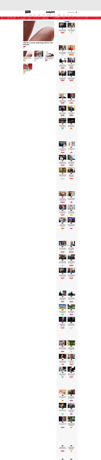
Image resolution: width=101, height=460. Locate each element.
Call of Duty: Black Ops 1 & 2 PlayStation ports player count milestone (71, 325)
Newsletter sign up (71, 12)
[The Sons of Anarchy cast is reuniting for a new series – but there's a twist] (71, 256)
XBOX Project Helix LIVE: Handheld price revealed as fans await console (62, 175)
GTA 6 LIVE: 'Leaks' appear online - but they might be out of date (71, 30)
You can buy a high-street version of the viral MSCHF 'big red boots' (38, 58)
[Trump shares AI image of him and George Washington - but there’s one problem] (71, 270)
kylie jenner (62, 351)
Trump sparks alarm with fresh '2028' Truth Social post (71, 101)
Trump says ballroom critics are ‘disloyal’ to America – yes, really (62, 101)
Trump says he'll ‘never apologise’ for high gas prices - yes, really (62, 30)
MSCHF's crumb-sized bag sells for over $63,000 (38, 44)
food (62, 400)
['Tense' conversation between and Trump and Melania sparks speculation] (62, 144)
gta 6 (71, 32)
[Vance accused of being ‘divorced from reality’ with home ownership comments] (62, 356)
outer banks (71, 400)
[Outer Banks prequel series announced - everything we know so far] (71, 392)
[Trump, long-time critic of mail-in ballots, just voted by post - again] (62, 108)
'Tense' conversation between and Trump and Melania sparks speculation (62, 149)
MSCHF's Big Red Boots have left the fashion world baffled (27, 71)
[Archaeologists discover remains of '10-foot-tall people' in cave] (62, 369)
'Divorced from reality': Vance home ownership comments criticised (62, 362)
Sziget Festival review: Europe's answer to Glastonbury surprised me (71, 126)
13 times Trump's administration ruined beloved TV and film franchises (62, 298)
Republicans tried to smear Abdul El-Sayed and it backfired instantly (62, 163)
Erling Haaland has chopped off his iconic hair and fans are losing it (62, 448)
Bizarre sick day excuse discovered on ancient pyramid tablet (62, 312)
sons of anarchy (71, 265)
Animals (71, 427)
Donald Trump (62, 32)
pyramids (63, 314)
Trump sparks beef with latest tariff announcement (71, 362)
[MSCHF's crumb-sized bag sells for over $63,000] (38, 31)
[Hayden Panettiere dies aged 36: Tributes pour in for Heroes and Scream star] (71, 47)
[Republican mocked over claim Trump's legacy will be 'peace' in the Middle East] (71, 157)
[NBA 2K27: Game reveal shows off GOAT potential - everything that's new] (62, 120)
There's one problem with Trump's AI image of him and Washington (71, 276)
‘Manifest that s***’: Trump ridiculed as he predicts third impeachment (62, 325)
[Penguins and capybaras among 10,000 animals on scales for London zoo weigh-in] (71, 418)
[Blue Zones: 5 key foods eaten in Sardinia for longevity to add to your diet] (71, 456)
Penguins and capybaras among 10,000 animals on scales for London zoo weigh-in (71, 424)
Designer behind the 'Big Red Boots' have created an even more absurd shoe (49, 58)
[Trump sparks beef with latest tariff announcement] (71, 356)
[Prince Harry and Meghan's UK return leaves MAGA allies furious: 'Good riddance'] (62, 219)
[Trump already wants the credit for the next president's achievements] (71, 60)
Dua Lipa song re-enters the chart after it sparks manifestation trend (71, 225)
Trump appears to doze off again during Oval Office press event (62, 79)
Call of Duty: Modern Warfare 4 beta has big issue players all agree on (62, 262)
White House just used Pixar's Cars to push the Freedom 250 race (71, 298)
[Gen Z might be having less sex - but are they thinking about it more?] (71, 144)
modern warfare (62, 265)
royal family (62, 228)
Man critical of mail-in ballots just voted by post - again (62, 113)
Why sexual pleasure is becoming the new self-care (71, 149)
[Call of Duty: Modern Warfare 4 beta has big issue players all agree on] (62, 256)
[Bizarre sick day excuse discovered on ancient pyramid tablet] (62, 306)
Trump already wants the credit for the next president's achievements (71, 65)
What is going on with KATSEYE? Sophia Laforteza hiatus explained (71, 411)
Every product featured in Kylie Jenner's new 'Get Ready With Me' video (71, 199)
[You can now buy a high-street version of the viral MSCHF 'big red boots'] (38, 54)
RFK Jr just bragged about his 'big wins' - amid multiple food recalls (71, 249)
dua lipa (71, 228)
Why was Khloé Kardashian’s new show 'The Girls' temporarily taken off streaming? (62, 199)
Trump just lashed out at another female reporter (71, 113)
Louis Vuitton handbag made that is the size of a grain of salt (27, 58)
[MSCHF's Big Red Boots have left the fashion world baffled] (27, 66)
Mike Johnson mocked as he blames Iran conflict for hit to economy (71, 374)
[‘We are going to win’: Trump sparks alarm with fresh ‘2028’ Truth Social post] (71, 95)
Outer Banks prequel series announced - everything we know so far (71, 397)
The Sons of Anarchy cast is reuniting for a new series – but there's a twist (71, 262)
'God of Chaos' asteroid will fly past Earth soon (62, 410)
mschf (24, 46)
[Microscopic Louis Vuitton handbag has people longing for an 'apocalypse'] (27, 54)
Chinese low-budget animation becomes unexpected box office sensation (71, 348)
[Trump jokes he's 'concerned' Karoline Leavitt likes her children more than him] (62, 60)
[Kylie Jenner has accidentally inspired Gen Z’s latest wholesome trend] (62, 343)
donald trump (62, 80)
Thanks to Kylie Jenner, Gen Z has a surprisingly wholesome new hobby (62, 348)
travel (71, 128)
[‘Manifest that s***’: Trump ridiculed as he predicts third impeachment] (62, 319)
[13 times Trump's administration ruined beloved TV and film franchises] (62, 293)
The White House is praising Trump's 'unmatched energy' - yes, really (71, 175)
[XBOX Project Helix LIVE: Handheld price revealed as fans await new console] (62, 170)
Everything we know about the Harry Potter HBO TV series (71, 312)
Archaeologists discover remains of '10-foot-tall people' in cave (62, 374)
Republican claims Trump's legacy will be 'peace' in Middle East (71, 163)
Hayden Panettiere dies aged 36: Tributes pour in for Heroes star (71, 53)
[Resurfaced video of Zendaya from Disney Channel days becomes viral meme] (71, 207)
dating (71, 152)
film (71, 351)
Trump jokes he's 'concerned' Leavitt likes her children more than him (62, 65)
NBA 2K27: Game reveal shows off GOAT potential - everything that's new (62, 126)
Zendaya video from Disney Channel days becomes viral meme (71, 212)
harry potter (71, 314)
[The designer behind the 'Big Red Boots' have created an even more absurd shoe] (49, 54)
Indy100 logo (50, 12)
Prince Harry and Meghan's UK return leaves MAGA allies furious (62, 225)
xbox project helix (62, 178)
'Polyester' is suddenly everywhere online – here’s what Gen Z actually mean (71, 448)
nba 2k (62, 128)
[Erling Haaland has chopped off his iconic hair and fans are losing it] (62, 442)
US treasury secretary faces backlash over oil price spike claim (62, 212)
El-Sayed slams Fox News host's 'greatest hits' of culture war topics (62, 249)
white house (62, 301)
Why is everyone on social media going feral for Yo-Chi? (62, 397)
